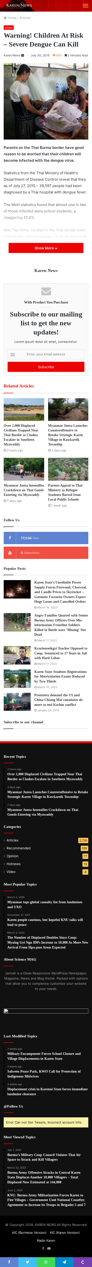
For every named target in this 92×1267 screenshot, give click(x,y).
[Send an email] (22, 55)
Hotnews (14, 864)
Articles (25, 18)
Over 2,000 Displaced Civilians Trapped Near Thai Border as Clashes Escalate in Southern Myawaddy (21, 435)
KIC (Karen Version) (65, 1233)
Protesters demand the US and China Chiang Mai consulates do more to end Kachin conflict (58, 700)
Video (11, 872)
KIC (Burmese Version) (29, 1233)
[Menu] (85, 5)
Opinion (12, 856)
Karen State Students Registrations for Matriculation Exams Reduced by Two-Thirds (60, 676)
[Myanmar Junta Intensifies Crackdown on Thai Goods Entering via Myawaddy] (24, 469)
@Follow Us (13, 1106)
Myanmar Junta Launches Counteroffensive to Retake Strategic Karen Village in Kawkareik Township (67, 435)
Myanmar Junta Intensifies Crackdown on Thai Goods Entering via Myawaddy (24, 490)
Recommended (18, 848)
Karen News (12, 55)
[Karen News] (21, 5)
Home (12, 18)
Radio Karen (46, 1240)
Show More (44, 248)
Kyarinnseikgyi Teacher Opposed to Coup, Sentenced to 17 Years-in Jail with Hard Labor (60, 653)
